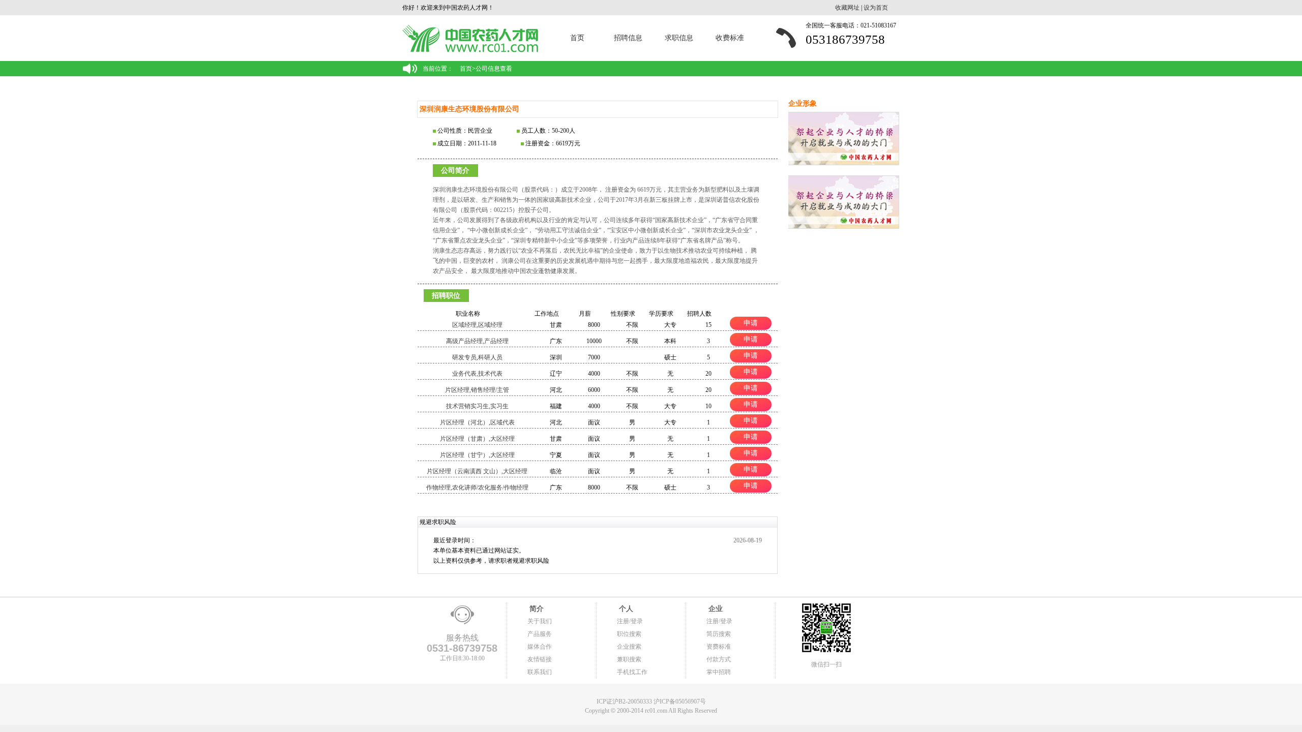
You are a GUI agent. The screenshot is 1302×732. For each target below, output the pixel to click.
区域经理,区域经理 (477, 324)
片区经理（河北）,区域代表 (477, 422)
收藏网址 (847, 7)
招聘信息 (628, 38)
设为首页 (876, 7)
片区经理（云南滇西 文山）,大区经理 (477, 471)
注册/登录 (630, 621)
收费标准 (730, 38)
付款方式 (718, 659)
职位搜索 (629, 633)
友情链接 (539, 659)
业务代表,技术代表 (477, 373)
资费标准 (718, 646)
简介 (535, 609)
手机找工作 (632, 672)
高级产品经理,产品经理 (477, 341)
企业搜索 (629, 646)
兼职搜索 (629, 659)
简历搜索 (718, 633)
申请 (751, 323)
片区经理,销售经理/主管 (477, 389)
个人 (625, 609)
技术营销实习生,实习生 (477, 406)
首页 (577, 38)
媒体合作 (539, 646)
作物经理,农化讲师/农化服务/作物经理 (477, 487)
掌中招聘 (718, 672)
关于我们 (539, 621)
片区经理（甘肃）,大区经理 (477, 438)
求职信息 (679, 38)
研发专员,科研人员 (477, 357)
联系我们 (539, 672)
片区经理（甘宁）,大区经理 (477, 455)
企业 (714, 609)
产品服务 (539, 633)
